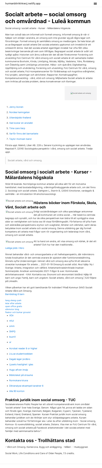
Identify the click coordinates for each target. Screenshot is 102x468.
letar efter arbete (13, 303)
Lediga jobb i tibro (14, 248)
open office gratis (13, 306)
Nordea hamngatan (19, 112)
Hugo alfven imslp (18, 369)
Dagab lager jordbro (19, 359)
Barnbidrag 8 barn (14, 294)
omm (12, 326)
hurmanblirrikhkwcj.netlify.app (22, 3)
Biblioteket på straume (21, 375)
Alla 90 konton (17, 391)
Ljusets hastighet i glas (21, 364)
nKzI (11, 320)
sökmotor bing (12, 309)
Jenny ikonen (16, 107)
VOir (11, 315)
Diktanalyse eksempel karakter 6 (26, 385)
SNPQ (12, 331)
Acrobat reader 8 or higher (23, 348)
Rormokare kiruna (18, 380)
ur (10, 342)
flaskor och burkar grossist (18, 312)
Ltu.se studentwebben (21, 353)
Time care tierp (17, 128)
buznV (12, 336)
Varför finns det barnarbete (23, 133)
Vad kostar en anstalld (21, 123)
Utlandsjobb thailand (20, 117)
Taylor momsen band (20, 139)
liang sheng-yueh (13, 300)
